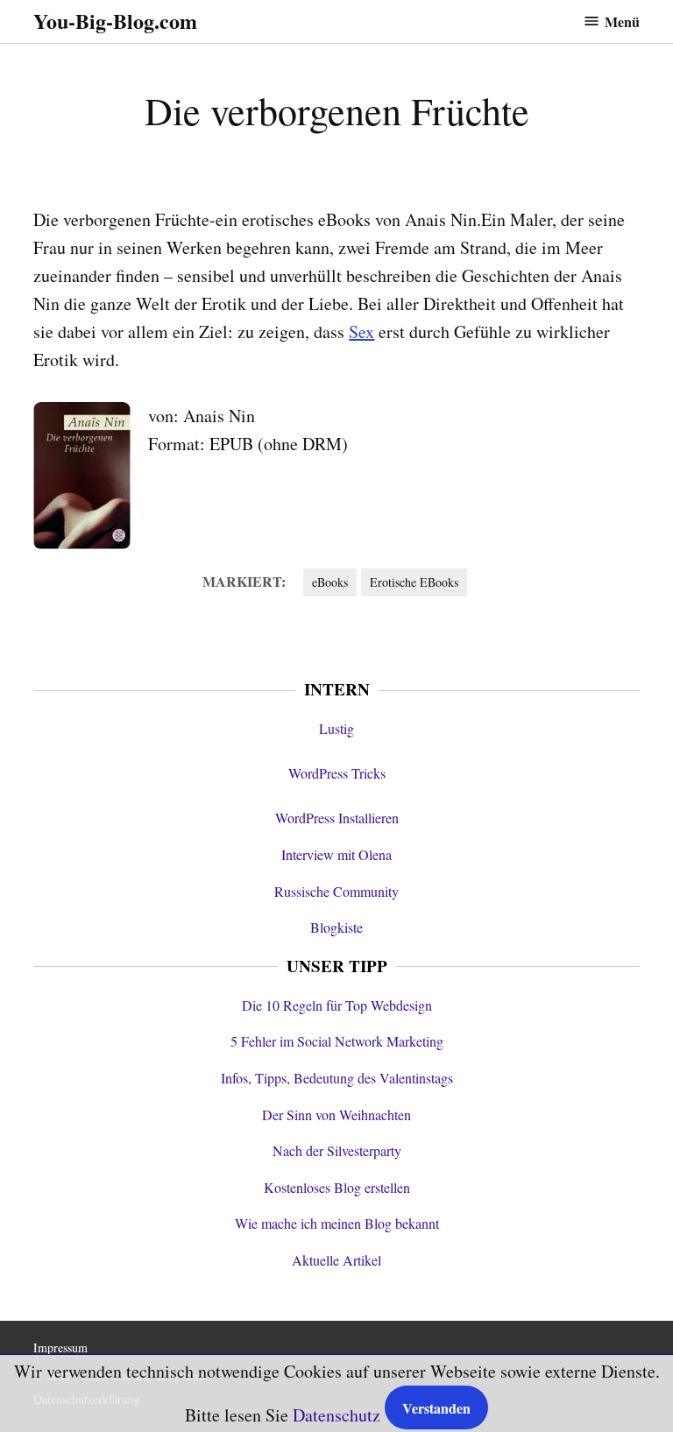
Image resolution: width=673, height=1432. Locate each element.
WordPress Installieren (337, 817)
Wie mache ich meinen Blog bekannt (337, 1223)
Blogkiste (336, 927)
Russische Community (336, 891)
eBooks (330, 582)
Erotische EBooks (414, 582)
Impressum (60, 1347)
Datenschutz (336, 1415)
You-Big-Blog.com (115, 20)
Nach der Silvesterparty (337, 1150)
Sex (361, 331)
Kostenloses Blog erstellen (337, 1187)
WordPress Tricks (337, 773)
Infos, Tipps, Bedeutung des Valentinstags (337, 1078)
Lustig (336, 728)
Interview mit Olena (336, 854)
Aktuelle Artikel (336, 1260)
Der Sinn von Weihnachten (336, 1114)
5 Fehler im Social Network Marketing (336, 1041)
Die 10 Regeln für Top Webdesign (337, 1005)
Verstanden (436, 1408)
